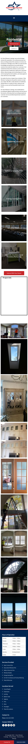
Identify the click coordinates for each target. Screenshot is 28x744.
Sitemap (14, 738)
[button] (14, 18)
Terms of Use (20, 736)
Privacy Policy (12, 736)
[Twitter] (11, 725)
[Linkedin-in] (8, 725)
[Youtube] (14, 725)
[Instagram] (6, 725)
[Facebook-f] (3, 725)
